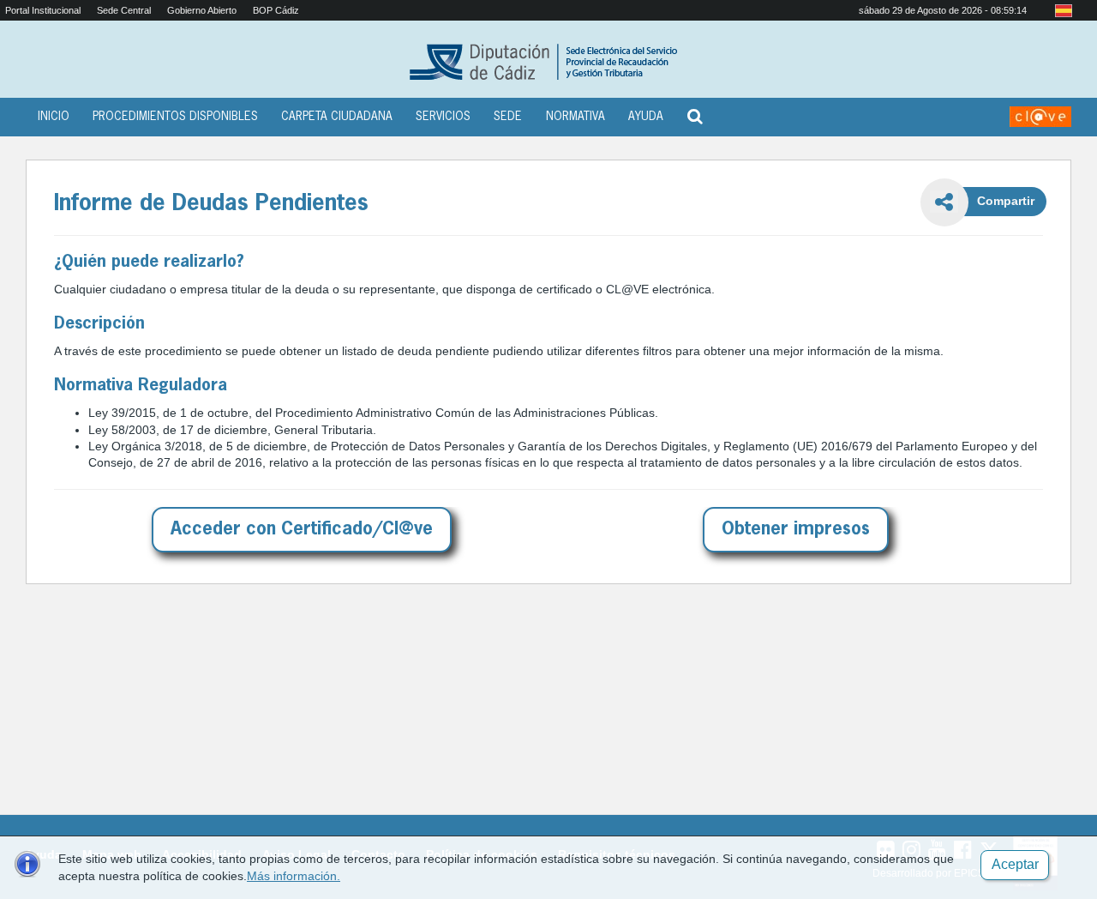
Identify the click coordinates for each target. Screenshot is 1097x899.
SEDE (508, 117)
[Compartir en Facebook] (944, 251)
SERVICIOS (443, 117)
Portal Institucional (43, 10)
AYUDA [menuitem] (645, 117)
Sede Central (124, 10)
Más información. (293, 876)
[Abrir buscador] (695, 114)
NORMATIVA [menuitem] (575, 117)
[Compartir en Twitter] (943, 335)
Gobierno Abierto (202, 10)
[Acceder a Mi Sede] (1040, 116)
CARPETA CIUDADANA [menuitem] (337, 117)
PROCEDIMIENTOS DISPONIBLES (175, 117)
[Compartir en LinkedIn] (944, 293)
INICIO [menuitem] (53, 117)
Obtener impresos (796, 530)
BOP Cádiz (276, 10)
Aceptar (1015, 864)
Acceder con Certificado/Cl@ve (302, 530)
